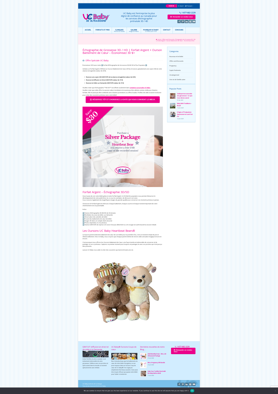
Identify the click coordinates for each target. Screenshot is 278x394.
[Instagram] (190, 21)
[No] (275, 391)
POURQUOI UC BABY (151, 30)
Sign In (171, 6)
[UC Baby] (96, 21)
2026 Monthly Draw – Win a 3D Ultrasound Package (157, 355)
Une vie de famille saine (177, 79)
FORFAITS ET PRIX (103, 30)
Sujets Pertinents (175, 70)
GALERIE (134, 30)
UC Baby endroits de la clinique (92, 384)
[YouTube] (193, 21)
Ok (192, 391)
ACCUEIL (88, 30)
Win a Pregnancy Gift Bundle (156, 362)
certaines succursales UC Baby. (140, 88)
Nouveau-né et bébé (176, 56)
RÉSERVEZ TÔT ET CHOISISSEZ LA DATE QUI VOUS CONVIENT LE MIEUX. (124, 99)
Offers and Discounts (176, 61)
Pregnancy (172, 66)
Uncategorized (174, 75)
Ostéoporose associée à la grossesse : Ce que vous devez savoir (184, 96)
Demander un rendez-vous (183, 17)
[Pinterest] (182, 21)
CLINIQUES (119, 30)
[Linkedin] (186, 21)
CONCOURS (179, 30)
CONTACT (166, 30)
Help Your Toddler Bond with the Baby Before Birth (157, 372)
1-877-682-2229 (188, 12)
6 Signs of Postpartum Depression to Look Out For (185, 114)
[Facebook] (179, 21)
